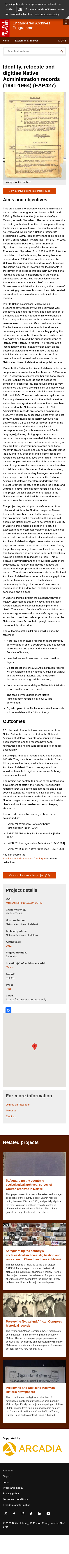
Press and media (13, 1487)
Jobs (5, 1481)
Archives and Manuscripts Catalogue (24, 858)
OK (20, 9)
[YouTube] (48, 1514)
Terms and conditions (15, 1499)
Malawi (10, 967)
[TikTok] (31, 1514)
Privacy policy (11, 1493)
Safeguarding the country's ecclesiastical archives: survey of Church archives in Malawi (29, 1184)
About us (8, 1470)
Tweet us (11, 1110)
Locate (8, 1010)
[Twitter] (5, 1514)
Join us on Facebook (18, 1104)
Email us (11, 1116)
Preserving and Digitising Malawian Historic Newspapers (30, 1389)
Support (7, 1476)
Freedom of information (16, 1504)
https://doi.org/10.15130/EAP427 (25, 902)
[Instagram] (22, 1514)
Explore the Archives (26, 40)
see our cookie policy (47, 14)
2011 (9, 945)
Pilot (8, 988)
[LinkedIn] (39, 1514)
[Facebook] (14, 1514)
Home (6, 40)
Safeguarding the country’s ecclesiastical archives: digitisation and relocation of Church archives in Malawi (33, 1255)
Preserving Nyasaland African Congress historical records (34, 1323)
